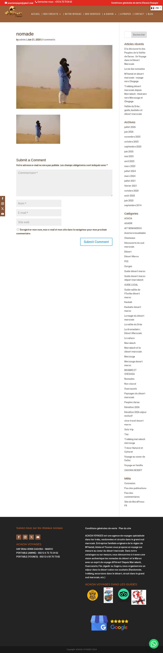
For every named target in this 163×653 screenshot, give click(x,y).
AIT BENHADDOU (133, 228)
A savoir (109, 14)
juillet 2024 (130, 171)
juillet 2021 (130, 181)
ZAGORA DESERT (133, 470)
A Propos (125, 14)
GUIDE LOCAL (131, 285)
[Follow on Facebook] (2, 198)
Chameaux (129, 238)
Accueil (35, 14)
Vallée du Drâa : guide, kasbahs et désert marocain (133, 110)
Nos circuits (50, 14)
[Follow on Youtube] (2, 213)
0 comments (48, 39)
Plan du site (125, 528)
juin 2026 (128, 132)
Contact (139, 14)
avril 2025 (129, 161)
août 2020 (129, 195)
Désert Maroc (131, 256)
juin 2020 (128, 200)
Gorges (128, 266)
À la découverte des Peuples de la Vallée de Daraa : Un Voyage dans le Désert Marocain (135, 56)
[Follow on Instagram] (2, 203)
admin (22, 39)
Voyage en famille (133, 465)
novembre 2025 (132, 136)
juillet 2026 (130, 127)
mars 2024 (129, 176)
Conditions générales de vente (101, 528)
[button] (154, 644)
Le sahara (129, 338)
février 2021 (130, 186)
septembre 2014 (132, 205)
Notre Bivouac (73, 14)
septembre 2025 (132, 146)
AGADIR (128, 223)
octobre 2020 (131, 190)
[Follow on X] (2, 208)
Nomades (129, 379)
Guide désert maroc (134, 271)
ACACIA (128, 218)
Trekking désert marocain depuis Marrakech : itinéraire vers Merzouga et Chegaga (135, 94)
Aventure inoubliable (135, 233)
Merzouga (129, 356)
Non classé (130, 384)
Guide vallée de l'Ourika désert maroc (132, 293)
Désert (127, 251)
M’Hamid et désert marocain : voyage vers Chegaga (134, 78)
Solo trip (128, 429)
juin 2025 (128, 151)
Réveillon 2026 (131, 407)
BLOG (150, 14)
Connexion (129, 483)
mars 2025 (129, 166)
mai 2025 (129, 156)
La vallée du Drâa (133, 324)
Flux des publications (135, 488)
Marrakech (130, 343)
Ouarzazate (130, 388)
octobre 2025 (131, 141)
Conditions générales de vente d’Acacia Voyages (134, 3)
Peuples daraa (131, 402)
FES (126, 261)
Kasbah (128, 302)
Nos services (92, 14)
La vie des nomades (134, 69)
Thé (126, 434)
